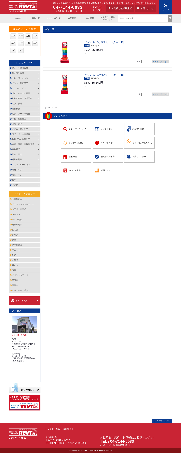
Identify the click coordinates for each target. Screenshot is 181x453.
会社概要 (90, 18)
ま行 (28, 43)
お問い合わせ (147, 8)
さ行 (28, 36)
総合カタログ (28, 390)
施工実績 (72, 18)
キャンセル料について (142, 143)
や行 (35, 43)
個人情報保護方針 (109, 156)
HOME (18, 18)
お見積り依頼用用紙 (121, 8)
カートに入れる (159, 61)
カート (165, 9)
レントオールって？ (78, 129)
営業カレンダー (139, 156)
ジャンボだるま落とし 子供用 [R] (104, 75)
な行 (13, 43)
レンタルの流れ (76, 143)
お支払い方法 (138, 129)
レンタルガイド (54, 18)
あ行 (13, 36)
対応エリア (106, 170)
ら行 (13, 50)
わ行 (21, 50)
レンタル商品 (54, 429)
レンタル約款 (75, 170)
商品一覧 (36, 18)
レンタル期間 (107, 129)
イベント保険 (107, 143)
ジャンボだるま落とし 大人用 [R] (104, 42)
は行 (21, 43)
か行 (21, 36)
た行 (35, 36)
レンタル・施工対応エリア (108, 18)
